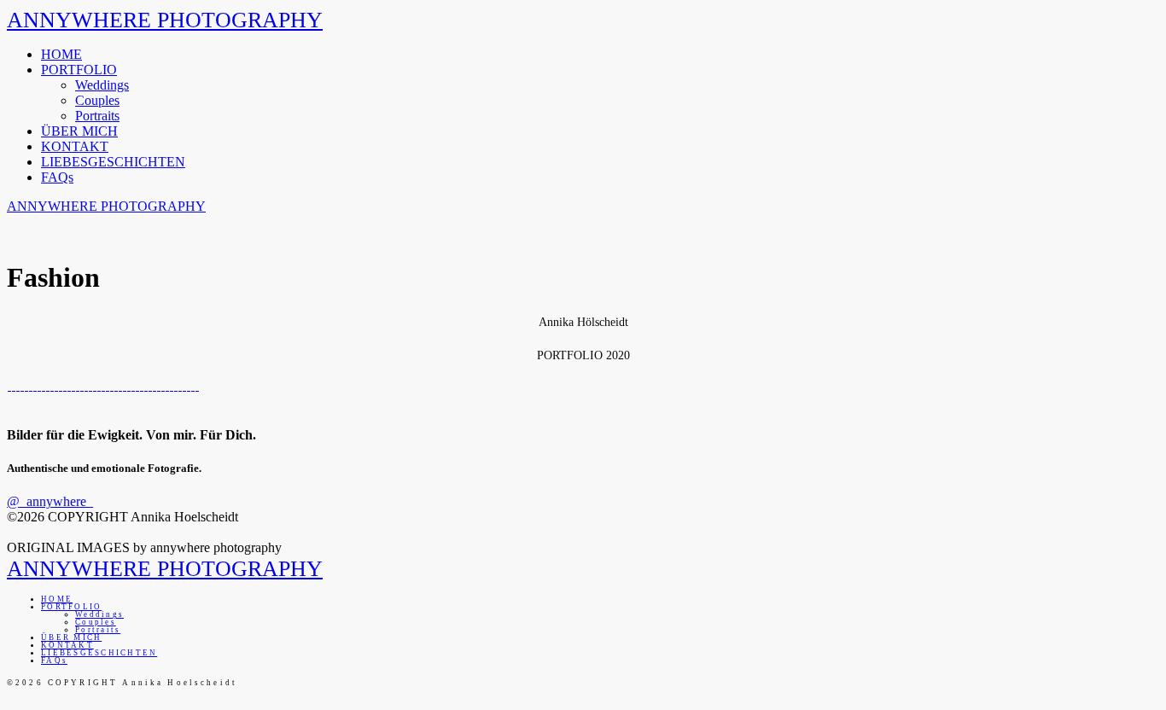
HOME (61, 54)
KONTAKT (74, 146)
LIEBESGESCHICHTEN (113, 161)
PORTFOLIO (79, 69)
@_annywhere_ (50, 501)
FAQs (57, 177)
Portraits (97, 115)
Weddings (102, 85)
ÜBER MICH (79, 131)
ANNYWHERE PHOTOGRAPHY (165, 20)
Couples (97, 100)
